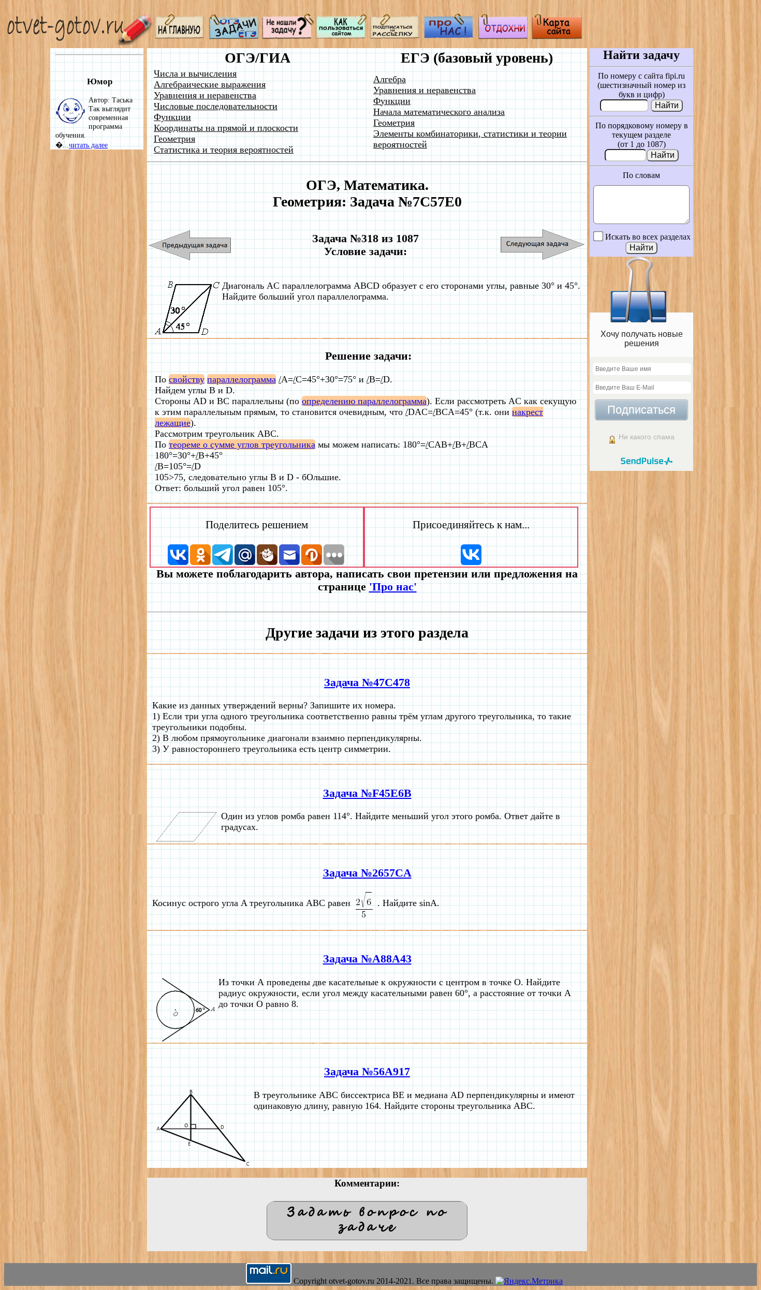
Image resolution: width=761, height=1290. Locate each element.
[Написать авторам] (288, 36)
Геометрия (174, 139)
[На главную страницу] (180, 36)
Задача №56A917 (367, 1071)
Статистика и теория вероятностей (224, 149)
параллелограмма (241, 379)
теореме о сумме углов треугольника (242, 444)
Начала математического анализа (439, 112)
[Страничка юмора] (503, 36)
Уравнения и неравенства (205, 95)
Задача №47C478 (367, 682)
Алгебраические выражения (210, 84)
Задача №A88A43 (367, 959)
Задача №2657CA (367, 873)
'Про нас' (393, 587)
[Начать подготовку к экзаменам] (234, 36)
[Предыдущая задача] (190, 245)
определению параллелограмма (364, 401)
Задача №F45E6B (367, 793)
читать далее (88, 145)
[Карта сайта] (557, 36)
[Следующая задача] (543, 245)
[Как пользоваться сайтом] (342, 36)
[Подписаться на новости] (395, 36)
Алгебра (389, 79)
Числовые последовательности (215, 106)
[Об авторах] (449, 36)
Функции (172, 117)
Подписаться (641, 409)
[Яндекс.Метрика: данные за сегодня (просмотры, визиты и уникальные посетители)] (529, 1281)
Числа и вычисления (195, 73)
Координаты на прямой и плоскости (226, 128)
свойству (186, 379)
